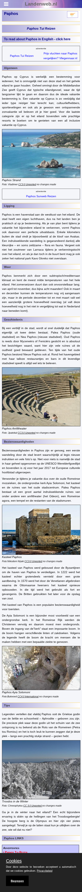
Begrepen (17, 880)
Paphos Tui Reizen (41, 28)
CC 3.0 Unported (32, 805)
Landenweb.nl (41, 4)
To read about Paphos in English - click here (37, 39)
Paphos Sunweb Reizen (41, 196)
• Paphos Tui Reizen (15, 852)
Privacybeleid (44, 870)
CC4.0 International (28, 696)
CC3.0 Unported (27, 184)
